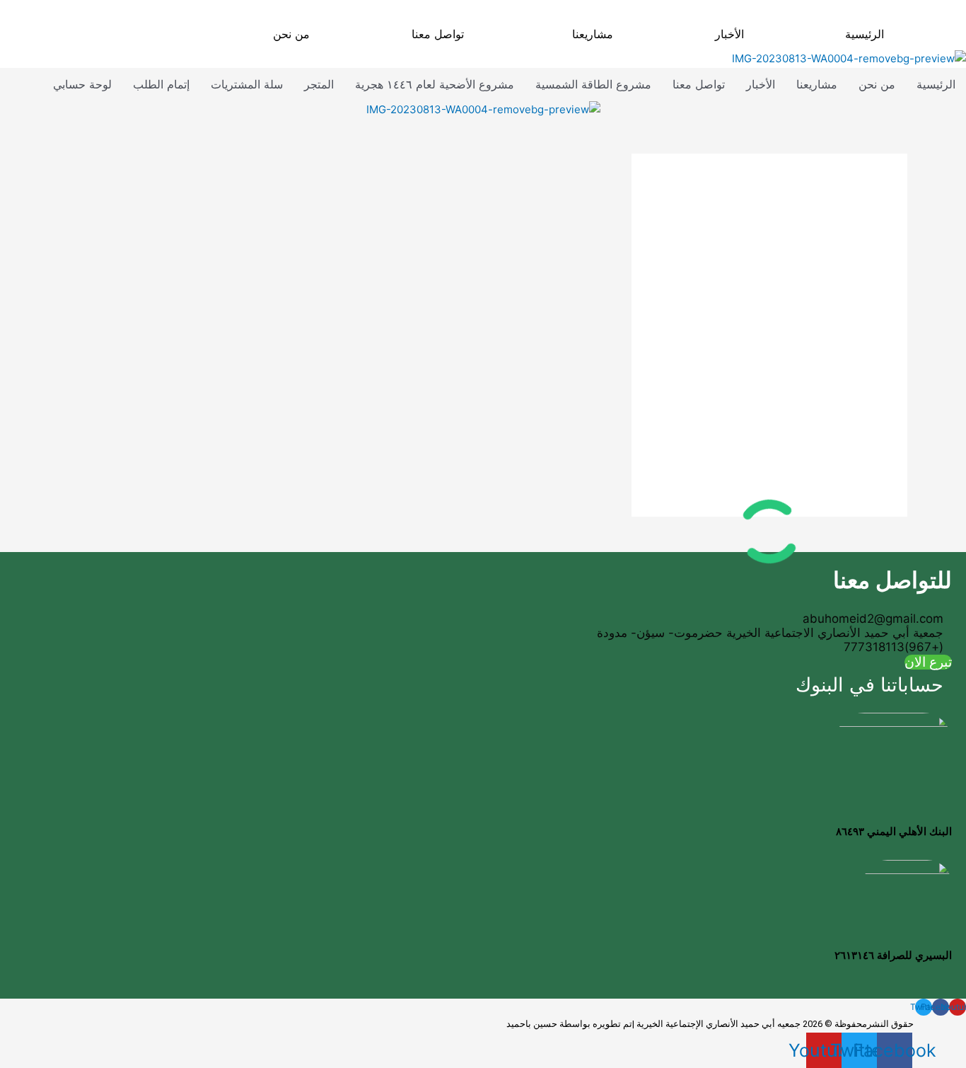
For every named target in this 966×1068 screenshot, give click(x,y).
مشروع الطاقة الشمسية (593, 84)
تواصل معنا (438, 34)
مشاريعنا (592, 34)
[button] (590, 34)
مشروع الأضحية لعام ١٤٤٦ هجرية (434, 84)
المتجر (319, 84)
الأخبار (729, 34)
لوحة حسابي (82, 84)
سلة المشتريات (247, 84)
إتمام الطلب (161, 84)
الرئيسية (864, 34)
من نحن (291, 34)
